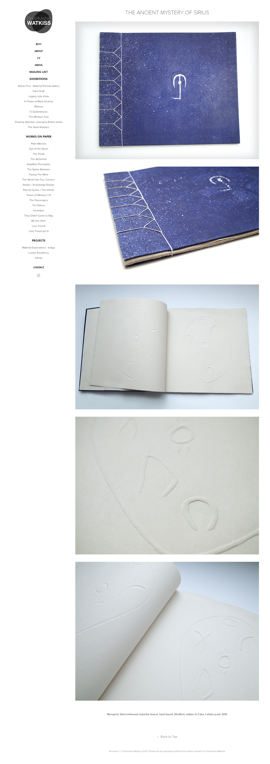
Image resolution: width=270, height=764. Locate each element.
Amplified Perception (38, 164)
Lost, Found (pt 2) (38, 231)
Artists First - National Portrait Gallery (39, 86)
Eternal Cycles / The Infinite (38, 190)
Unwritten (38, 210)
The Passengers (38, 200)
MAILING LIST (38, 72)
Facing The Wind (38, 174)
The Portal (38, 154)
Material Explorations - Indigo (38, 247)
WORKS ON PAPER (38, 136)
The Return (38, 205)
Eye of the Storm (38, 149)
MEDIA (38, 65)
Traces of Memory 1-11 (38, 195)
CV (38, 58)
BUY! (39, 44)
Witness (38, 106)
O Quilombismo (38, 111)
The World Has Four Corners (38, 179)
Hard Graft (38, 91)
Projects (38, 240)
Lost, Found (38, 226)
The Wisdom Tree (39, 117)
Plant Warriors (38, 143)
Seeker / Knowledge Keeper (39, 185)
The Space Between (38, 169)
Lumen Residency (38, 253)
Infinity (38, 258)
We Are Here (38, 221)
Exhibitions (39, 79)
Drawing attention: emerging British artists (38, 122)
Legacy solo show (38, 96)
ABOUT (39, 51)
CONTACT (38, 267)
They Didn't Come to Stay (38, 215)
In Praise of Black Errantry (38, 101)
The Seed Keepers (38, 127)
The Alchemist (38, 159)
